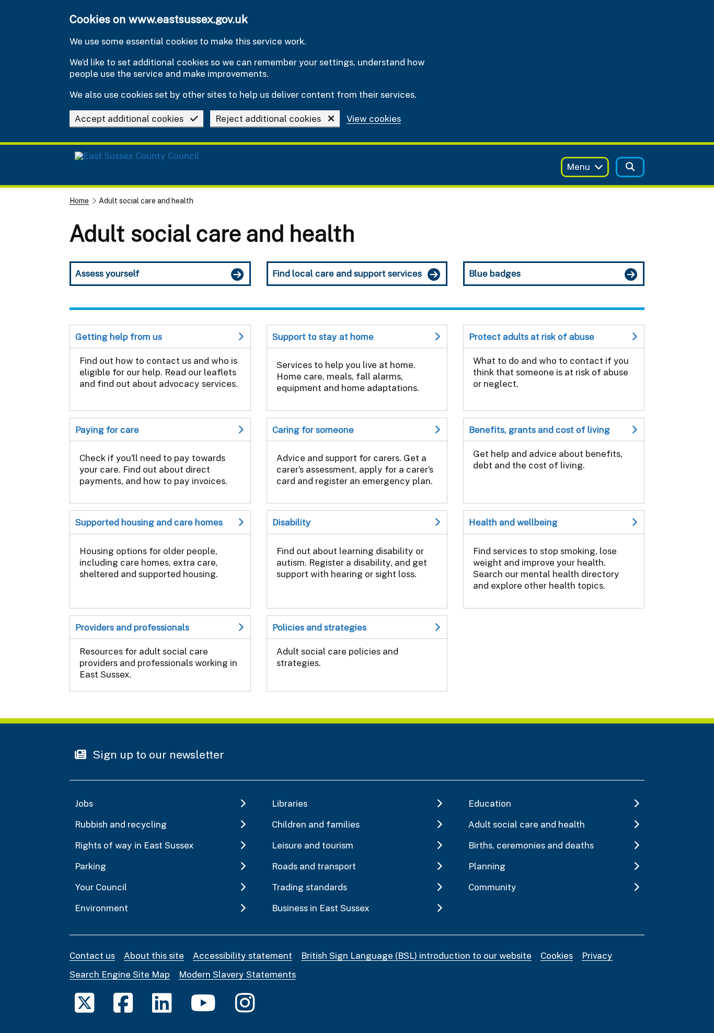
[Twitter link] (84, 1002)
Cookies (556, 955)
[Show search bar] (630, 167)
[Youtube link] (203, 1002)
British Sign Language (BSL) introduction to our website (416, 955)
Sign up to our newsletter (157, 754)
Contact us (92, 955)
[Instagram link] (245, 1002)
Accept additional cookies (129, 118)
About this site (154, 955)
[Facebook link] (123, 1002)
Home (79, 200)
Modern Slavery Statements (237, 974)
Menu (578, 166)
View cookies (374, 118)
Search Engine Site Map (120, 974)
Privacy (597, 955)
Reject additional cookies (268, 118)
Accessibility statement (242, 955)
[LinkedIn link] (162, 1002)
